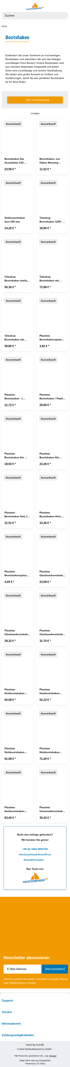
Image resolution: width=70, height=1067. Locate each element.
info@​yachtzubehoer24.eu (35, 854)
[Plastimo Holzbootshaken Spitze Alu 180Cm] (52, 724)
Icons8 (40, 1044)
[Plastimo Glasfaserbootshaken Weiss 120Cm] (52, 547)
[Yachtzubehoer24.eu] (35, 6)
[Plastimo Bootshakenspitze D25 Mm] (17, 547)
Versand (52, 1056)
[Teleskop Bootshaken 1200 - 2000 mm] (52, 193)
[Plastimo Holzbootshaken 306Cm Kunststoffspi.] (17, 724)
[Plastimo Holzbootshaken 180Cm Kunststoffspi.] (17, 665)
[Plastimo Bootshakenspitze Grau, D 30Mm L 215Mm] (52, 311)
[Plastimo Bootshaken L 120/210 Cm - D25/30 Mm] (17, 370)
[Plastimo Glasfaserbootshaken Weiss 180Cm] (17, 606)
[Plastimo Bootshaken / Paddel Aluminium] (52, 370)
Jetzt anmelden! (55, 969)
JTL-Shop (40, 1063)
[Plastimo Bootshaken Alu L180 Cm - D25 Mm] (17, 429)
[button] (61, 6)
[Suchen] (63, 15)
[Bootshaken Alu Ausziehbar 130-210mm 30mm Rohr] (17, 134)
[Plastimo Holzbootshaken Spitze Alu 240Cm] (17, 783)
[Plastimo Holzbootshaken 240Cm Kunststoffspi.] (52, 665)
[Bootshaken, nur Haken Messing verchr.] (52, 134)
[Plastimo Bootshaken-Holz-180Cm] (52, 488)
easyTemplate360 (42, 1060)
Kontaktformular (34, 859)
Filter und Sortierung (37, 99)
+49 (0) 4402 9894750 (35, 849)
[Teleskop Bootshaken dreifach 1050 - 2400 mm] (17, 252)
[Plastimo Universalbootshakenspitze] (52, 783)
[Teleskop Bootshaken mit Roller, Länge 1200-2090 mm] (17, 311)
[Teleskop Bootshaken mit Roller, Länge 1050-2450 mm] (52, 252)
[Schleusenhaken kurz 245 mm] (17, 193)
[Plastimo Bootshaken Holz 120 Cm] (17, 488)
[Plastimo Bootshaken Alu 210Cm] (52, 429)
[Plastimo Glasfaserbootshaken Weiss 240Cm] (52, 606)
